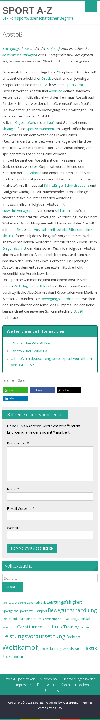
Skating (8, 235)
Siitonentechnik (80, 229)
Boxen (75, 648)
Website (13, 527)
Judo (42, 649)
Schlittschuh (64, 210)
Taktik (90, 648)
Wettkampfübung (13, 619)
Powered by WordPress (61, 702)
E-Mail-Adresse (20, 508)
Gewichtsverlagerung (19, 210)
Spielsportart (13, 656)
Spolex (38, 702)
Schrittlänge (53, 185)
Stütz (42, 84)
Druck (46, 78)
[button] (15, 390)
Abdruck (55, 91)
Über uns (52, 690)
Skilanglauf (10, 128)
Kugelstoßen (24, 122)
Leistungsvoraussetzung (33, 636)
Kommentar (18, 443)
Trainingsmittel (76, 618)
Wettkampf (20, 647)
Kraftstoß (53, 48)
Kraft (65, 649)
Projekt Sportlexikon (20, 679)
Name (13, 489)
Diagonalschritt (14, 248)
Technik (52, 626)
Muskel (85, 627)
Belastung (53, 648)
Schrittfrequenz (77, 185)
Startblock (41, 286)
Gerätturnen (29, 627)
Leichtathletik (36, 602)
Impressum (23, 685)
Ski (19, 229)
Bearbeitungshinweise (79, 679)
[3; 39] (78, 311)
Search (12, 587)
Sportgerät (74, 84)
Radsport (41, 611)
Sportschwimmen (40, 128)
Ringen (31, 619)
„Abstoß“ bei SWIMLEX (29, 350)
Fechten (73, 636)
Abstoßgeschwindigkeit (19, 54)
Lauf (50, 122)
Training (71, 627)
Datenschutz (46, 685)
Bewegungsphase (15, 48)
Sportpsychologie (14, 603)
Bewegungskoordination (60, 298)
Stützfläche (32, 172)
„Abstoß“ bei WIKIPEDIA (30, 343)
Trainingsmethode (49, 618)
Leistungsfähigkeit (64, 602)
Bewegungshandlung (72, 610)
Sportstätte (26, 611)
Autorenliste (49, 679)
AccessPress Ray (50, 708)
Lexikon (83, 685)
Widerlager (22, 286)
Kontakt (67, 685)
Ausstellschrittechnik (50, 229)
